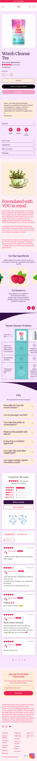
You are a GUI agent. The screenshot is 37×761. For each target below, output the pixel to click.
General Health (5, 746)
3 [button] (19, 660)
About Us (30, 733)
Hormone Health (5, 742)
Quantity (5, 71)
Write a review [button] (18, 502)
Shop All (5, 733)
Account (17, 751)
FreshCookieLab (13, 757)
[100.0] (13, 519)
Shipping (17, 733)
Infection (5, 750)
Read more (8, 116)
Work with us (30, 737)
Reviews (5, 753)
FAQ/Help (17, 736)
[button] (29, 6)
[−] (3, 74)
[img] (9, 548)
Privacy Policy (17, 747)
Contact (17, 739)
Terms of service (17, 743)
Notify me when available (18, 86)
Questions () (22, 534)
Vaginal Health (4, 737)
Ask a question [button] (18, 507)
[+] (11, 74)
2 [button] (15, 660)
